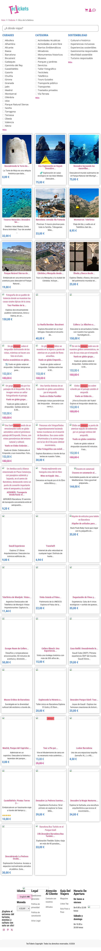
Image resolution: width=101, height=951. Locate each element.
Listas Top (64, 904)
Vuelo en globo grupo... (84, 356)
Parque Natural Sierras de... (17, 273)
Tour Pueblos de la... (16, 305)
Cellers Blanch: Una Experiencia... (50, 649)
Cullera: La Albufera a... (84, 324)
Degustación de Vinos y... (84, 597)
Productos (11, 20)
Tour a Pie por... (50, 748)
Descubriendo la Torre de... (16, 166)
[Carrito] (86, 10)
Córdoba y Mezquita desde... (50, 273)
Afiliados (49, 907)
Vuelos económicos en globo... (17, 360)
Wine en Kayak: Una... (50, 475)
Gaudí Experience (17, 546)
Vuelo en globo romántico (84, 439)
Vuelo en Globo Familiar (50, 396)
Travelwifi (50, 546)
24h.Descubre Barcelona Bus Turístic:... (50, 835)
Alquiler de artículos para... (84, 523)
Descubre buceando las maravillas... (84, 167)
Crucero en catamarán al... (84, 472)
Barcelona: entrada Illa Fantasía (50, 219)
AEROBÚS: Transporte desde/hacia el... (17, 493)
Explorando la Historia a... (50, 699)
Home (3, 20)
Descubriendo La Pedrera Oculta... (16, 857)
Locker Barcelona (84, 748)
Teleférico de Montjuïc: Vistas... (16, 597)
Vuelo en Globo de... (84, 396)
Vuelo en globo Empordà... (50, 360)
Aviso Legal (36, 921)
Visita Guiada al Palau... (50, 597)
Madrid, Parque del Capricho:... (17, 748)
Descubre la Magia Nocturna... (84, 800)
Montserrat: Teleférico (84, 219)
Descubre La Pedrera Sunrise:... (50, 800)
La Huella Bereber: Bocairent (50, 324)
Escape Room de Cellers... (17, 648)
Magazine (64, 898)
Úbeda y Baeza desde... (84, 273)
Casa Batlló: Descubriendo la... (84, 648)
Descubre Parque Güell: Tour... (84, 699)
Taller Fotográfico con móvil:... (50, 449)
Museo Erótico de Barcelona (17, 699)
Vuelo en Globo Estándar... (17, 445)
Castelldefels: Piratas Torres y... (17, 801)
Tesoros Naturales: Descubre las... (17, 220)
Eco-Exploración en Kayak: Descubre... (50, 167)
